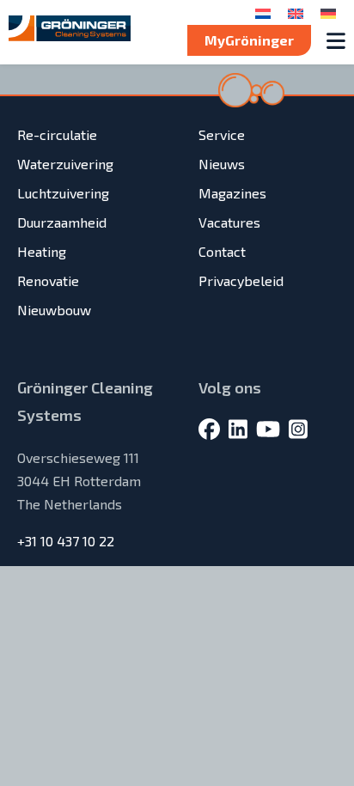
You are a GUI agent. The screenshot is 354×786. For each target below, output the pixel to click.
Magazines (232, 193)
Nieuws (221, 163)
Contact (222, 251)
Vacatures (229, 222)
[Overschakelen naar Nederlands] (263, 12)
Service (221, 134)
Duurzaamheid (62, 222)
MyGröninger (249, 40)
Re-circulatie (57, 134)
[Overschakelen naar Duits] (328, 12)
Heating (41, 251)
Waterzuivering (65, 163)
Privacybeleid (241, 280)
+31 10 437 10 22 (65, 541)
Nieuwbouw (54, 310)
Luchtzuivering (63, 193)
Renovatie (48, 280)
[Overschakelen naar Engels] (295, 12)
